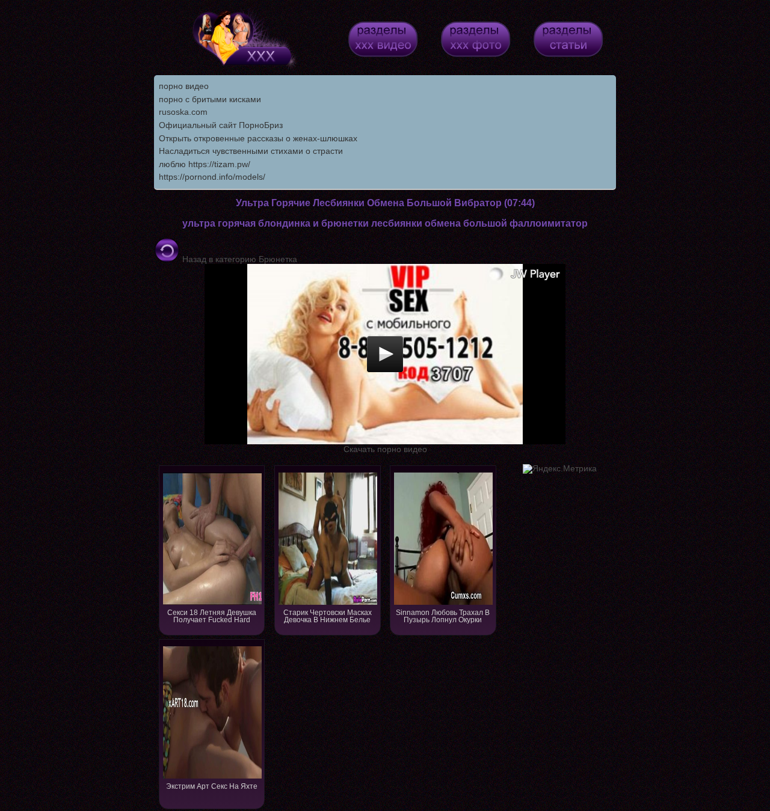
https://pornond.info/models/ (212, 177)
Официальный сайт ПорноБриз (221, 125)
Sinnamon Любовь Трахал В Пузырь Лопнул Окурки (443, 616)
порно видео (184, 86)
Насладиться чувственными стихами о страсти (251, 151)
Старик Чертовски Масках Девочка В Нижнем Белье (327, 616)
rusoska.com (183, 112)
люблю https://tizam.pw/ (204, 164)
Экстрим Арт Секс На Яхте (211, 786)
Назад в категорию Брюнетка (238, 259)
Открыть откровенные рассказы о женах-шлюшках (258, 138)
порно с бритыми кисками (210, 99)
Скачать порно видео (385, 449)
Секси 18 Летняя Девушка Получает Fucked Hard (211, 616)
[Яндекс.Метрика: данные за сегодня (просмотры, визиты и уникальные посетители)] (560, 469)
